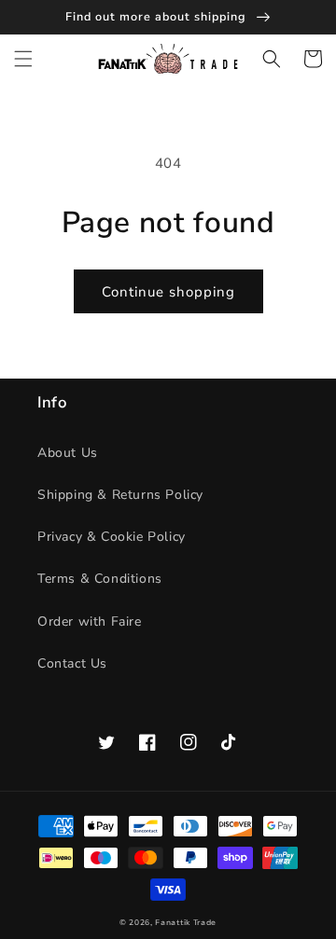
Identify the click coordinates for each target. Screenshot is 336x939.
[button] (23, 58)
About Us (67, 453)
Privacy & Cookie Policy (111, 536)
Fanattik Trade (186, 923)
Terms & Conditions (99, 578)
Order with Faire (89, 621)
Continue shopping (168, 292)
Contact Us (72, 663)
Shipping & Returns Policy (120, 495)
